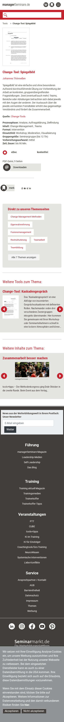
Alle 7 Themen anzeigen (23, 257)
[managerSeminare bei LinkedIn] (12, 626)
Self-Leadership (32, 462)
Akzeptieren (12, 711)
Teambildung (17, 247)
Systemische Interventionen (32, 557)
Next (60, 309)
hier (27, 704)
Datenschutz (32, 595)
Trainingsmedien (32, 493)
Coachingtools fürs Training (32, 547)
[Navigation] (58, 5)
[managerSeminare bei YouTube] (42, 626)
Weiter (10, 429)
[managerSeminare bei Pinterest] (52, 626)
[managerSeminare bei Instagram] (22, 626)
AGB (32, 585)
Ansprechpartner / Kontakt (32, 580)
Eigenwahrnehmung (20, 224)
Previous (4, 309)
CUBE (32, 526)
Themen (32, 606)
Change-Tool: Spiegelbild (24, 23)
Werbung (32, 611)
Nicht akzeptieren (33, 711)
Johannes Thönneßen (14, 78)
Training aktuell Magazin (32, 488)
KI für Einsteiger (32, 542)
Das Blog (32, 467)
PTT (32, 521)
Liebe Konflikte (32, 562)
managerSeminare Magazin (32, 452)
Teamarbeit (39, 240)
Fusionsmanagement (21, 232)
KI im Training (32, 536)
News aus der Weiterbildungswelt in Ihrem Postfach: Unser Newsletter (31, 415)
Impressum (32, 600)
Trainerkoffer (32, 498)
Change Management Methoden (26, 216)
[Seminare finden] (32, 643)
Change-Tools (18, 116)
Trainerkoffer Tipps (32, 503)
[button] (22, 167)
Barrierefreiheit (32, 590)
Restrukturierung (19, 240)
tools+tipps (32, 531)
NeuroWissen (32, 552)
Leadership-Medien (32, 457)
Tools (5, 23)
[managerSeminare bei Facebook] (32, 626)
